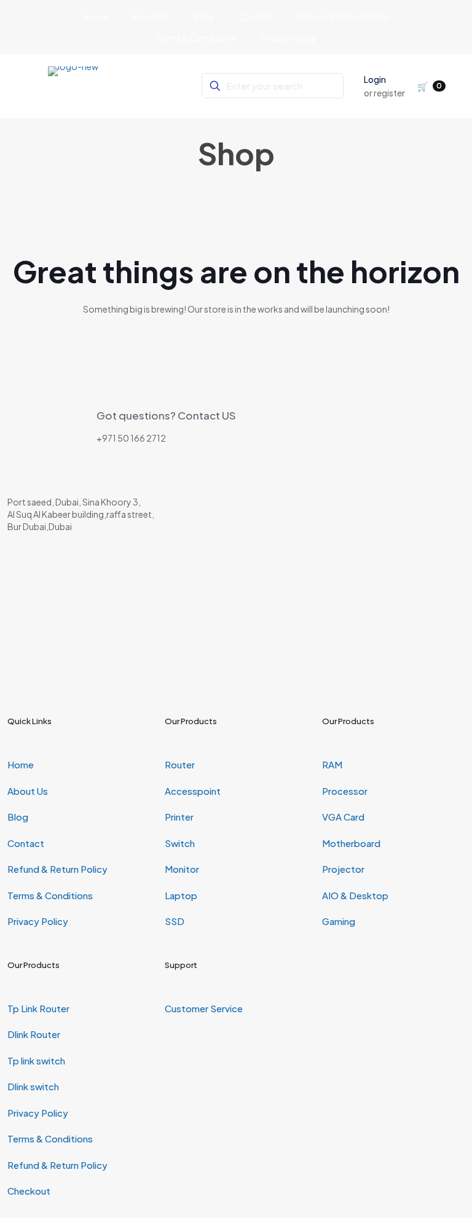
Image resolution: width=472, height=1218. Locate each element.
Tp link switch (36, 1060)
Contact (25, 843)
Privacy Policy (37, 921)
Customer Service (204, 1008)
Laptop (181, 895)
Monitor (182, 869)
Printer (179, 816)
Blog (17, 816)
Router (180, 764)
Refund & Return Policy (57, 869)
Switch (180, 843)
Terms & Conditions (50, 895)
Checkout (28, 1191)
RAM (332, 764)
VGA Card (343, 816)
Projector (343, 869)
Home (20, 764)
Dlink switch (33, 1086)
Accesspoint (193, 791)
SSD (174, 921)
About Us (27, 791)
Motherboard (351, 843)
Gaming (338, 921)
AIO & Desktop (355, 895)
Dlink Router (33, 1034)
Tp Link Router (38, 1008)
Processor (345, 791)
